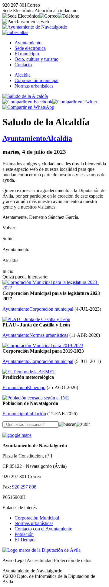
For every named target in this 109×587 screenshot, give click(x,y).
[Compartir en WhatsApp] (28, 107)
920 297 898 (24, 486)
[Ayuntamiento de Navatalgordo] (34, 26)
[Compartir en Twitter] (74, 101)
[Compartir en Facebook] (27, 101)
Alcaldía (23, 75)
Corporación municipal (36, 80)
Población (24, 534)
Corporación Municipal (37, 517)
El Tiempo (25, 539)
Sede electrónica (30, 48)
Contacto (23, 64)
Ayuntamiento (28, 42)
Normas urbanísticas (34, 523)
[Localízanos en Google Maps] (16, 435)
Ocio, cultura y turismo (36, 59)
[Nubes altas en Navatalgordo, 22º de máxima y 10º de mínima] (15, 32)
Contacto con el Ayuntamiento (43, 528)
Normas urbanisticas (34, 85)
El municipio (27, 53)
